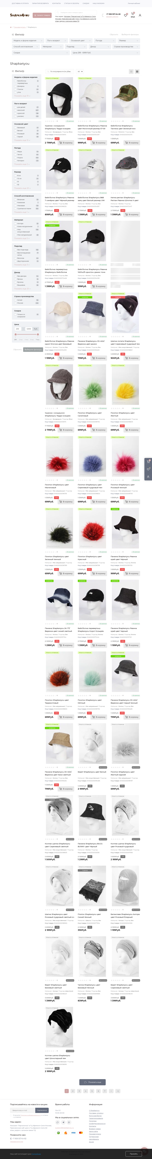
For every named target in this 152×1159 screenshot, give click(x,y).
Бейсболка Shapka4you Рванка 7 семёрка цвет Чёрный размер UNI (59, 200)
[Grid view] (137, 71)
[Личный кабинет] (148, 476)
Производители (95, 1134)
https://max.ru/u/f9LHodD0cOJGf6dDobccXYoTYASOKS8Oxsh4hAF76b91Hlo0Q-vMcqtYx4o (57, 1122)
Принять (134, 1154)
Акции (91, 1142)
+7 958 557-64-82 (113, 14)
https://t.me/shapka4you (63, 1122)
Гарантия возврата (40, 3)
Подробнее (36, 1154)
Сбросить (114, 34)
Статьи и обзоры (71, 3)
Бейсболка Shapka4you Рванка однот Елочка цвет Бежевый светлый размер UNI (59, 344)
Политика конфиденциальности (31, 1115)
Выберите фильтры (130, 34)
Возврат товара (95, 1129)
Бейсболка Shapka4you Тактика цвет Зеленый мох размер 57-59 (123, 129)
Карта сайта (93, 1131)
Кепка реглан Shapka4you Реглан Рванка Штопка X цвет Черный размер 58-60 (124, 200)
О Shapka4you (94, 1110)
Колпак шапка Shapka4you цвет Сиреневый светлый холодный (57, 846)
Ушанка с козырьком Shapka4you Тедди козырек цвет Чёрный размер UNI (58, 129)
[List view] (131, 71)
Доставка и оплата (20, 3)
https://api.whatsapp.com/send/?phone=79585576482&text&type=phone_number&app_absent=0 (69, 1122)
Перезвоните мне (16, 1142)
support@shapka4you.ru (64, 1128)
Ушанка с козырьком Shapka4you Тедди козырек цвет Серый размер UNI (58, 416)
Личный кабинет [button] (134, 3)
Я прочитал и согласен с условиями (30, 1116)
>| (118, 1091)
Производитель (20, 27)
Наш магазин (98, 3)
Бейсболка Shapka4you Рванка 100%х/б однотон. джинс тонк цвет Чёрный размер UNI (92, 272)
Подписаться (42, 1110)
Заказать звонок (112, 16)
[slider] (15, 334)
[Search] (57, 12)
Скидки (86, 3)
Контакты (56, 3)
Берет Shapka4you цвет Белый (92, 772)
